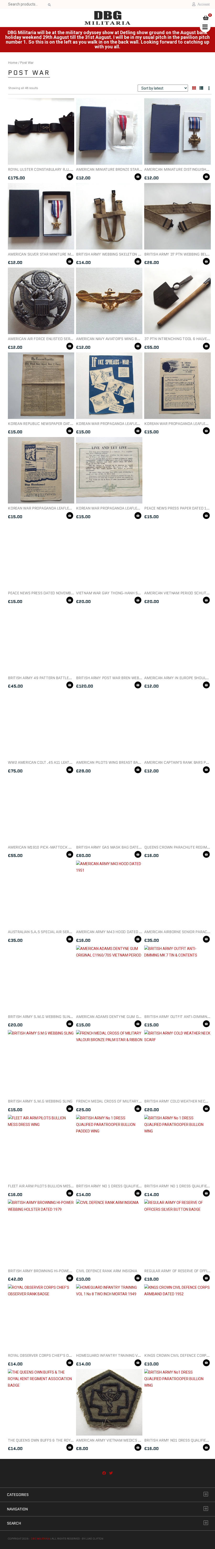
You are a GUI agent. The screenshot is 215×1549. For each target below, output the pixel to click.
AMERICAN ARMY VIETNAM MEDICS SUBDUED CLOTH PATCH (128, 1440)
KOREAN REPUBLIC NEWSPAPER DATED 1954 (46, 423)
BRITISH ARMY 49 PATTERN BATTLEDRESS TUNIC (50, 677)
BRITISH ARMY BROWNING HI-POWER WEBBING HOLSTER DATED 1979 (67, 1270)
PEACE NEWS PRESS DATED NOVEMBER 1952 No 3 (51, 593)
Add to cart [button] (69, 176)
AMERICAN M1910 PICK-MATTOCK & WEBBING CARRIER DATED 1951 (67, 847)
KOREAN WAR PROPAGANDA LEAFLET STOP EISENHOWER (56, 508)
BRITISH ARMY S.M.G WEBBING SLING (40, 1101)
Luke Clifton (94, 1538)
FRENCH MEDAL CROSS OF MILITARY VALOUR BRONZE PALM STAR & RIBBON (140, 1101)
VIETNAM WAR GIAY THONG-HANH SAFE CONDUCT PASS (124, 593)
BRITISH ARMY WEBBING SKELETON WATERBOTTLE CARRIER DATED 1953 (138, 254)
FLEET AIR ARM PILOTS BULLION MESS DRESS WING (52, 1186)
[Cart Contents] (206, 18)
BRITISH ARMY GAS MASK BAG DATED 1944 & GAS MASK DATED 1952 (136, 847)
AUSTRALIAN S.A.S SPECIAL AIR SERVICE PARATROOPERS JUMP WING (67, 931)
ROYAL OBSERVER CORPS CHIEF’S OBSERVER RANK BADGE (58, 1355)
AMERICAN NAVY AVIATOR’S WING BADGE (111, 338)
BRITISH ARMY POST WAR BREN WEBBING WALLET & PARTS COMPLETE (136, 677)
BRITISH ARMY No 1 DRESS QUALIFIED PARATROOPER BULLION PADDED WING (142, 1186)
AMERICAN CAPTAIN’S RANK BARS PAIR (177, 762)
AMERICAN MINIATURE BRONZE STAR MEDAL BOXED (120, 169)
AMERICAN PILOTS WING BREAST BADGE (110, 762)
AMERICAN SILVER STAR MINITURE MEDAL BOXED (50, 254)
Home (12, 63)
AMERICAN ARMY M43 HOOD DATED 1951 (112, 931)
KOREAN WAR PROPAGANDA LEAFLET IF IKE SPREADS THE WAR (129, 423)
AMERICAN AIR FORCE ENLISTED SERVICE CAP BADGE (53, 338)
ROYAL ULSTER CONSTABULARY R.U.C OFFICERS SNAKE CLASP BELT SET (70, 169)
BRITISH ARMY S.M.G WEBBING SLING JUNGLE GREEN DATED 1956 (64, 1016)
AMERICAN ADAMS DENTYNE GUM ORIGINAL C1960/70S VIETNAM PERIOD (139, 1016)
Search (49, 5)
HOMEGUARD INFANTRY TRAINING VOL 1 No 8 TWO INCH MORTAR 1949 (137, 1355)
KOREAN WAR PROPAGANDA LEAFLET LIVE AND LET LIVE (123, 508)
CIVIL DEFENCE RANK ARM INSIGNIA (106, 1270)
